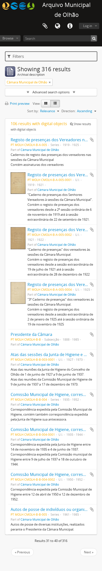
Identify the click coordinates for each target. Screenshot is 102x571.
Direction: (68, 111)
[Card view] (46, 103)
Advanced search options (51, 92)
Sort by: (33, 111)
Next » (88, 552)
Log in (87, 26)
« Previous (22, 552)
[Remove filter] (50, 82)
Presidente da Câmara (31, 334)
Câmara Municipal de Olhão (40, 150)
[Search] (94, 38)
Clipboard (45, 26)
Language (57, 26)
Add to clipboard (91, 139)
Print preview (19, 103)
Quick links (70, 26)
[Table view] (55, 103)
